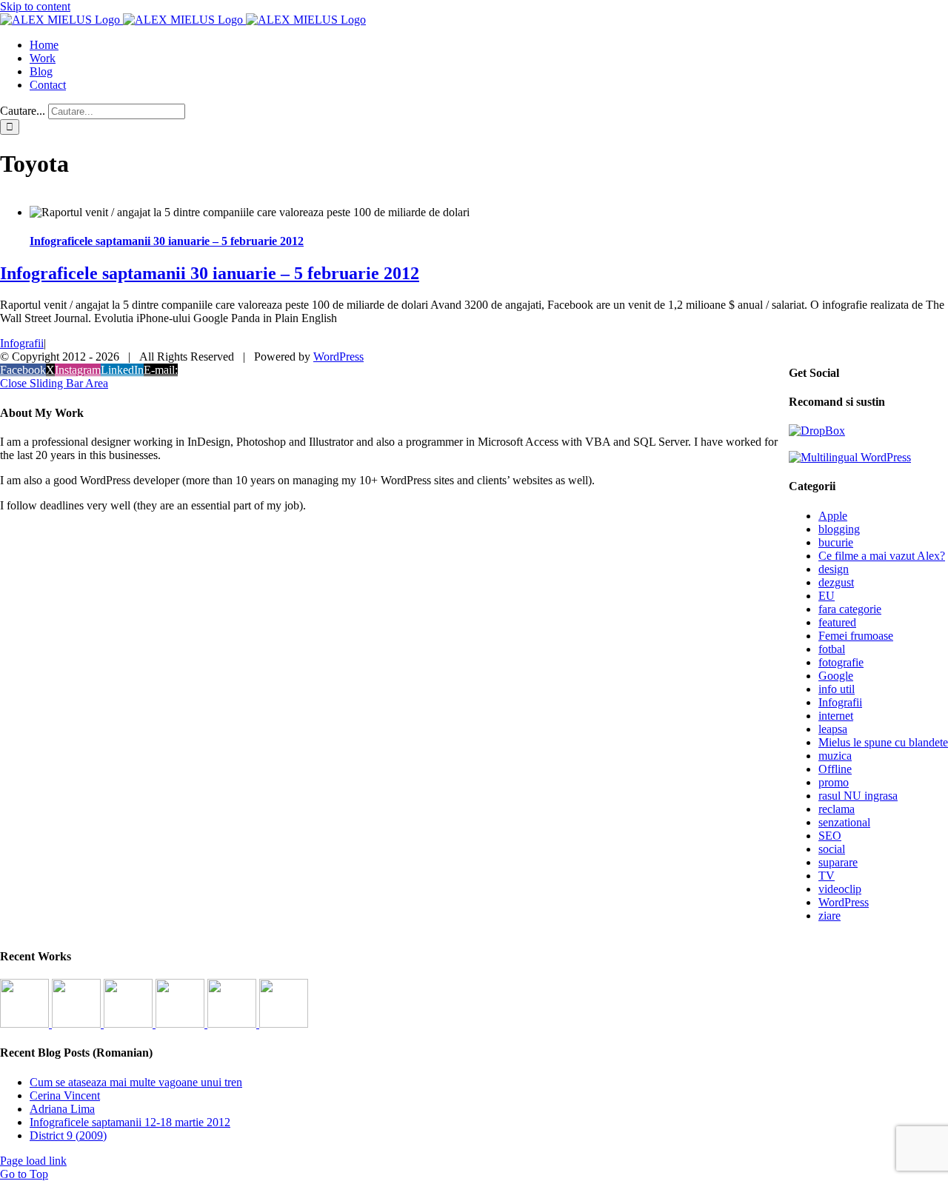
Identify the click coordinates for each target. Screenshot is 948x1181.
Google (835, 675)
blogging (839, 529)
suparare (838, 862)
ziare (829, 915)
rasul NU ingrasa (858, 795)
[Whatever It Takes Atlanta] (181, 1023)
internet (835, 715)
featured (837, 622)
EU (826, 595)
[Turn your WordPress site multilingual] (850, 457)
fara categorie (849, 609)
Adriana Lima (62, 1109)
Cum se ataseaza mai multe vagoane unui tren (136, 1082)
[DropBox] (817, 430)
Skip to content (35, 6)
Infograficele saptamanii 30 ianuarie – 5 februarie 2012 (167, 241)
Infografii (22, 343)
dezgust (836, 582)
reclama (836, 809)
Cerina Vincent (65, 1095)
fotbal (831, 649)
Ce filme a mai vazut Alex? (881, 555)
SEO (829, 835)
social (831, 849)
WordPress (843, 902)
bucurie (835, 542)
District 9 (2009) (68, 1135)
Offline (835, 769)
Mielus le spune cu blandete (883, 742)
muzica (835, 755)
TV (826, 875)
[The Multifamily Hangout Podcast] (130, 1023)
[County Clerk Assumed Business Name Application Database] (283, 1023)
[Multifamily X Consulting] (78, 1023)
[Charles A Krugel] (233, 1023)
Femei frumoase (855, 635)
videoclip (839, 889)
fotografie (841, 662)
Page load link (33, 1160)
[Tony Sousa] (26, 1023)
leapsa (832, 729)
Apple (832, 515)
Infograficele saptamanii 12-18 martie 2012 (130, 1122)
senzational (844, 822)
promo (833, 782)
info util (836, 689)
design (833, 569)
